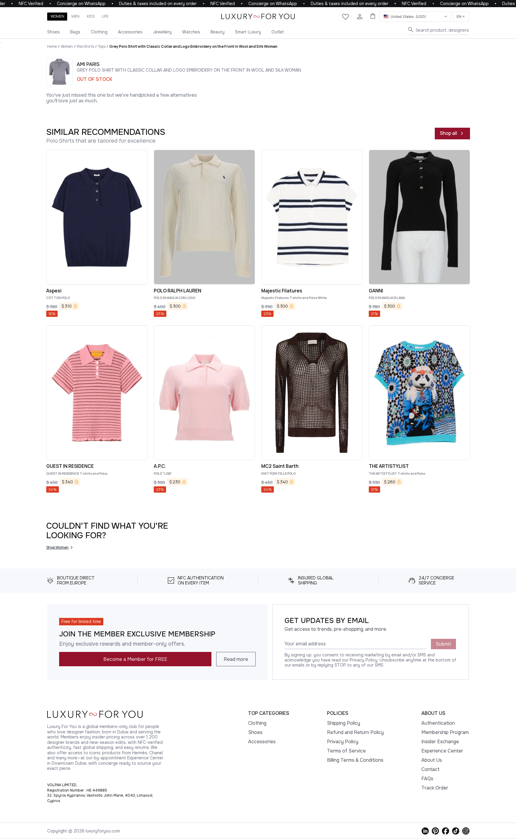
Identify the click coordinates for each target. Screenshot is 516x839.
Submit (443, 644)
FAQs (427, 778)
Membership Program (445, 732)
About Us (431, 760)
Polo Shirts (85, 46)
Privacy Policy (342, 741)
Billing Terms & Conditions (355, 760)
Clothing (99, 32)
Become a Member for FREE (135, 659)
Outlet (277, 32)
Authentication (438, 723)
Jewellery (162, 32)
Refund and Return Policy (355, 732)
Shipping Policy (343, 723)
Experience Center (442, 751)
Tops (101, 46)
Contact (430, 769)
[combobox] (415, 16)
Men (75, 16)
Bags (75, 32)
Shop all (448, 133)
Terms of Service (346, 751)
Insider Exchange (440, 741)
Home (52, 46)
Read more (236, 659)
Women (57, 16)
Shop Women (57, 547)
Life (105, 16)
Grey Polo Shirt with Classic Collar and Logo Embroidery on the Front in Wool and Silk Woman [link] (193, 46)
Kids (91, 16)
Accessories (130, 32)
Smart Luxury (248, 32)
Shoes (53, 32)
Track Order (434, 788)
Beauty (218, 32)
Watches (191, 32)
